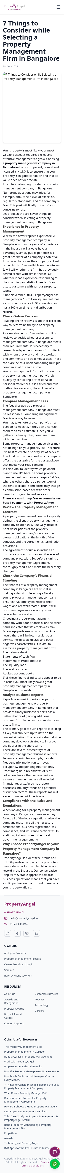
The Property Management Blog (23, 1046)
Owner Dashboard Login (18, 964)
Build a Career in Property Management (28, 1056)
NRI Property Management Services (25, 1111)
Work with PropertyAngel (19, 1061)
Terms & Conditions (32, 1165)
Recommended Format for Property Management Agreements (25, 1099)
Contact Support (14, 1023)
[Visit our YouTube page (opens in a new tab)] (26, 933)
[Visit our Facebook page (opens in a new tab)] (17, 933)
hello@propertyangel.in (24, 918)
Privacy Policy (48, 1162)
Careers (39, 1010)
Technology (41, 1005)
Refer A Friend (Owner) (17, 975)
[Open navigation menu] (58, 7)
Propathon (10, 1133)
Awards (8, 1138)
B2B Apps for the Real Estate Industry (26, 1148)
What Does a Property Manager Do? (25, 1093)
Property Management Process (22, 958)
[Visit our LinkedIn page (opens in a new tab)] (36, 933)
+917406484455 (19, 924)
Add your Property (15, 953)
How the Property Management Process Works (31, 1071)
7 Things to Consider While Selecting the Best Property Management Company (31, 1086)
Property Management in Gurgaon (24, 1051)
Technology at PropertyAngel (21, 1143)
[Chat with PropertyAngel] (55, 1152)
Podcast (39, 999)
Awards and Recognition (11, 1001)
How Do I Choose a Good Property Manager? (30, 1106)
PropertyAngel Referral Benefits (23, 1066)
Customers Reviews (46, 994)
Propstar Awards (14, 1008)
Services (9, 970)
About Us (9, 994)
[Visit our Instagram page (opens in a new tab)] (7, 933)
